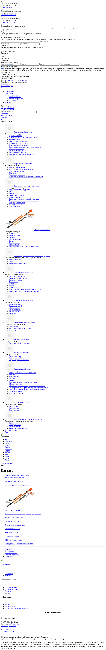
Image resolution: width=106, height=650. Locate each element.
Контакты (8, 102)
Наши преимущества (12, 572)
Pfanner (7, 460)
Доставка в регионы (16, 99)
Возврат (8, 593)
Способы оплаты (15, 97)
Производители (10, 606)
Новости (8, 604)
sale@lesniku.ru (13, 624)
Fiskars (7, 447)
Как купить (9, 93)
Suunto (7, 452)
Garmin (7, 458)
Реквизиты (9, 574)
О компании (9, 91)
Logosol (7, 445)
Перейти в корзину (7, 7)
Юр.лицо (14, 66)
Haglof (7, 451)
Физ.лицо (4, 66)
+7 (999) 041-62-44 (7, 110)
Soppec (7, 456)
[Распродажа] (1, 434)
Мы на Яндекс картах (8, 626)
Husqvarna (8, 441)
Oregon (7, 443)
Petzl (6, 454)
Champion (8, 449)
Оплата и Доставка (11, 95)
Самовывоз (13, 100)
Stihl (6, 439)
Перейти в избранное (8, 15)
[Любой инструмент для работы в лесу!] (15, 80)
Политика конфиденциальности (16, 608)
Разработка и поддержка (73, 639)
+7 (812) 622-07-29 (7, 108)
